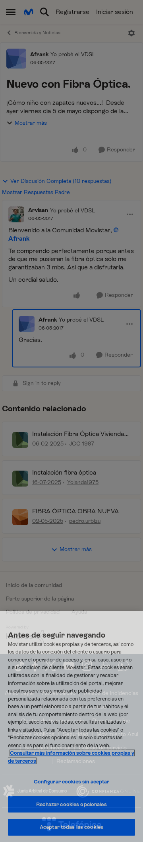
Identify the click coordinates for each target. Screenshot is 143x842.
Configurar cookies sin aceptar (72, 782)
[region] (71, 726)
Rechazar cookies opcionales (71, 804)
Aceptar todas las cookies (71, 827)
